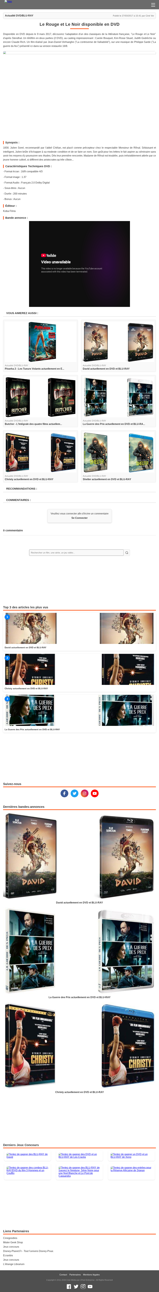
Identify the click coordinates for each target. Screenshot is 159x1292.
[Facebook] (64, 793)
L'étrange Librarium (13, 1264)
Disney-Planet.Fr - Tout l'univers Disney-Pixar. (28, 1251)
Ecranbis (8, 1255)
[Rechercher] (127, 553)
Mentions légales (91, 1274)
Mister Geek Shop (13, 1242)
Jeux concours (11, 1246)
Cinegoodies (10, 1238)
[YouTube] (95, 793)
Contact (63, 1274)
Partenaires (75, 1274)
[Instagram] (85, 793)
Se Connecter (79, 518)
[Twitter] (74, 793)
